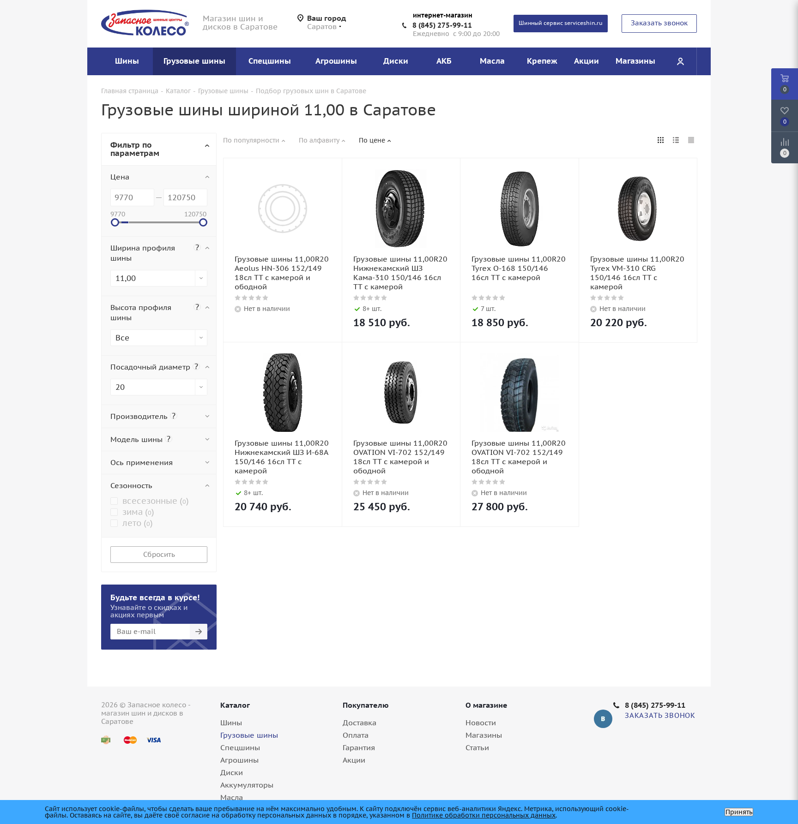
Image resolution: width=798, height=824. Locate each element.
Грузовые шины (249, 735)
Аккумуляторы (246, 784)
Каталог (235, 705)
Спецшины (240, 747)
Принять (738, 812)
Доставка (359, 722)
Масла (231, 797)
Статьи (477, 747)
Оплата (356, 735)
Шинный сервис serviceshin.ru (561, 22)
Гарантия (359, 747)
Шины (231, 722)
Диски (231, 772)
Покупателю (366, 705)
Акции (354, 759)
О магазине (487, 705)
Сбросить (159, 554)
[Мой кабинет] (680, 61)
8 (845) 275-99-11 (442, 25)
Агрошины (239, 759)
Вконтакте (603, 719)
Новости (481, 722)
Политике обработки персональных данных (484, 815)
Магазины (484, 735)
